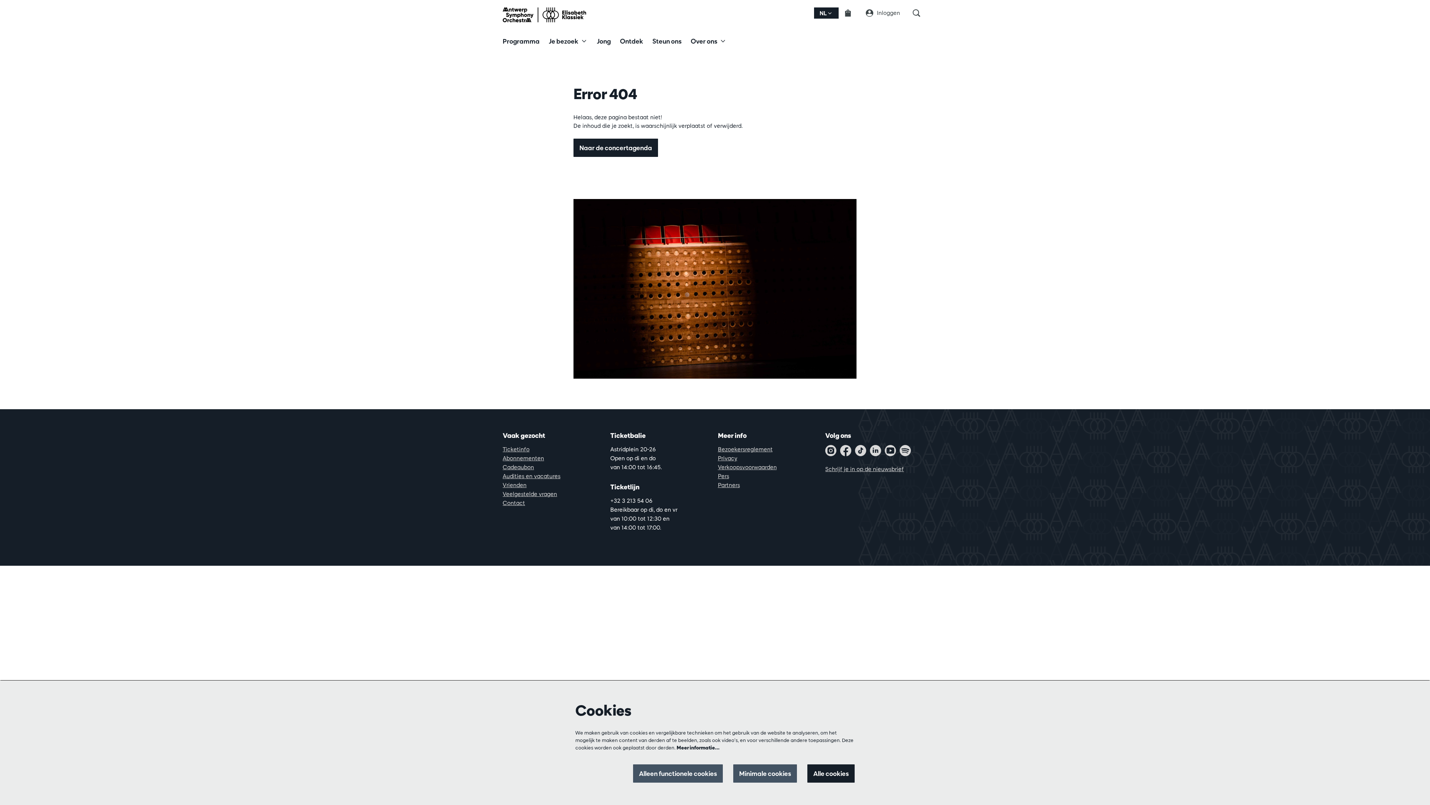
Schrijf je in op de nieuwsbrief (864, 469)
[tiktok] (860, 450)
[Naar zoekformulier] (920, 13)
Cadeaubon (518, 467)
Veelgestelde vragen (530, 494)
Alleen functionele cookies (678, 773)
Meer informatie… (698, 748)
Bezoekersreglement (745, 449)
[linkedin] (875, 450)
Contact (514, 502)
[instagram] (830, 450)
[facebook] (845, 450)
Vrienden (515, 485)
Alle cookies (831, 773)
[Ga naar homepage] (544, 14)
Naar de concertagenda (615, 148)
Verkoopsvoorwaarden (747, 467)
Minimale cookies (765, 773)
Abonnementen (523, 458)
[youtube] (890, 450)
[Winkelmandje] (852, 13)
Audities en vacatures (531, 476)
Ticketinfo (516, 449)
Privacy (727, 458)
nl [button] (824, 13)
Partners (729, 485)
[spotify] (905, 450)
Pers (723, 476)
